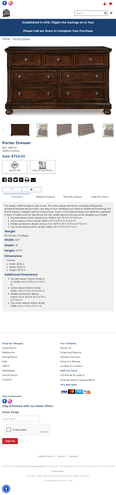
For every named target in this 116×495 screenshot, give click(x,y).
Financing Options (70, 352)
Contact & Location (71, 366)
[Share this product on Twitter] (15, 180)
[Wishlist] (111, 4)
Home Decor (10, 375)
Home (6, 38)
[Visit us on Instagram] (10, 3)
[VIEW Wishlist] (12, 189)
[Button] (111, 13)
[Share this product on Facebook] (4, 180)
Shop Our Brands (70, 361)
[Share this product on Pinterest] (10, 180)
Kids (4, 361)
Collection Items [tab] (99, 196)
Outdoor (7, 379)
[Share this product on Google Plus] (21, 180)
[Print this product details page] (27, 180)
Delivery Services (70, 357)
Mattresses (8, 370)
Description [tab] (17, 196)
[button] (105, 4)
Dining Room (9, 357)
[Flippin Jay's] (6, 13)
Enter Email (10, 412)
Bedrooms (8, 352)
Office (5, 366)
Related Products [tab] (45, 196)
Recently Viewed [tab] (72, 196)
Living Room (9, 347)
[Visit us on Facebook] (5, 3)
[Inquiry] (31, 189)
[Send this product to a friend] (33, 180)
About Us (65, 347)
